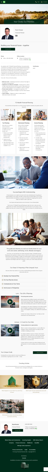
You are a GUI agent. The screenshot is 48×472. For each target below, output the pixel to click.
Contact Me (8, 49)
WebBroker (30, 442)
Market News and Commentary (12, 440)
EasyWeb (37, 442)
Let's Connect (40, 352)
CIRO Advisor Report (38, 440)
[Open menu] (3, 2)
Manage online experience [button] (24, 445)
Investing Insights (26, 440)
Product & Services (20, 442)
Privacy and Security (17, 449)
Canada (24, 458)
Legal (26, 449)
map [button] (30, 59)
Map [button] (36, 428)
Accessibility (32, 449)
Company (11, 442)
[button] (10, 276)
